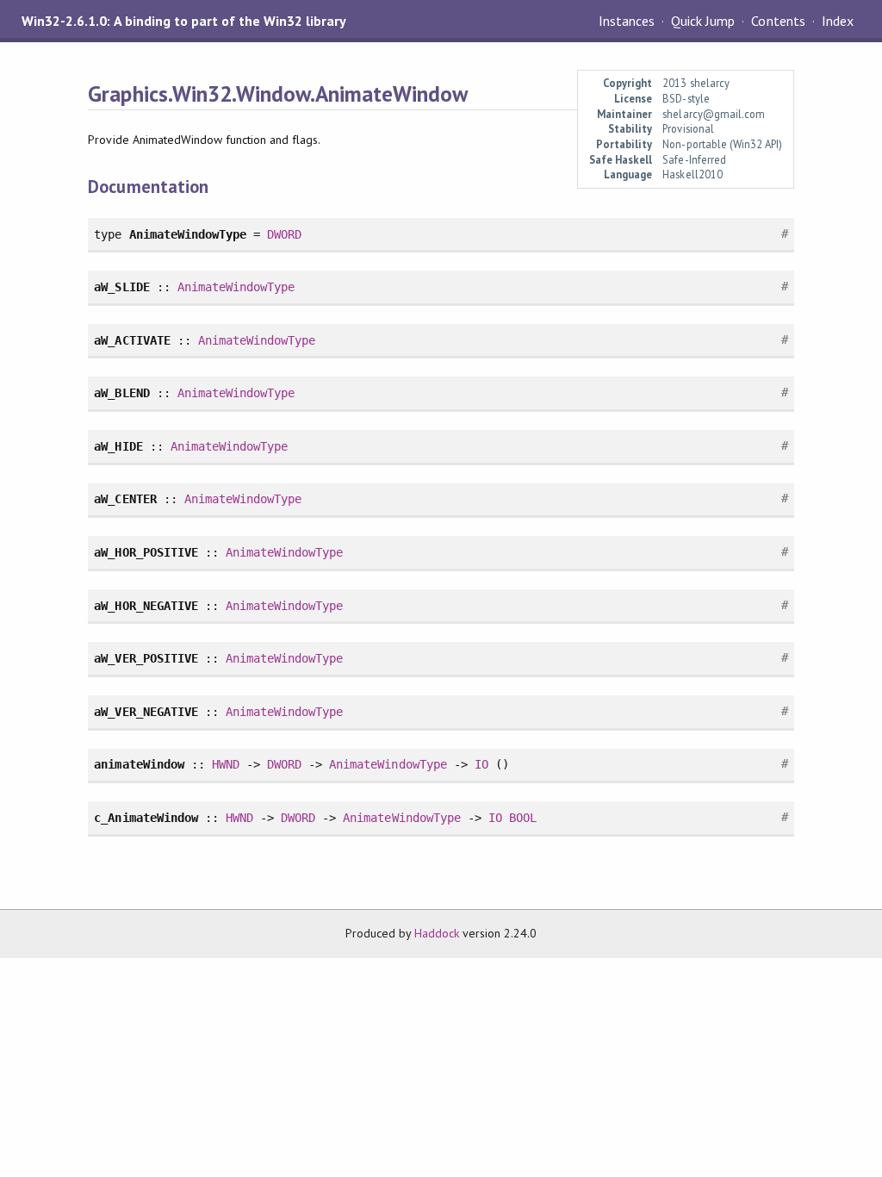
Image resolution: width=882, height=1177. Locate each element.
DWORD (284, 234)
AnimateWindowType (236, 287)
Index (838, 20)
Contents (777, 20)
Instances (627, 20)
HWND (225, 764)
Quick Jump (703, 20)
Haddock (436, 933)
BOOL (523, 818)
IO (481, 764)
